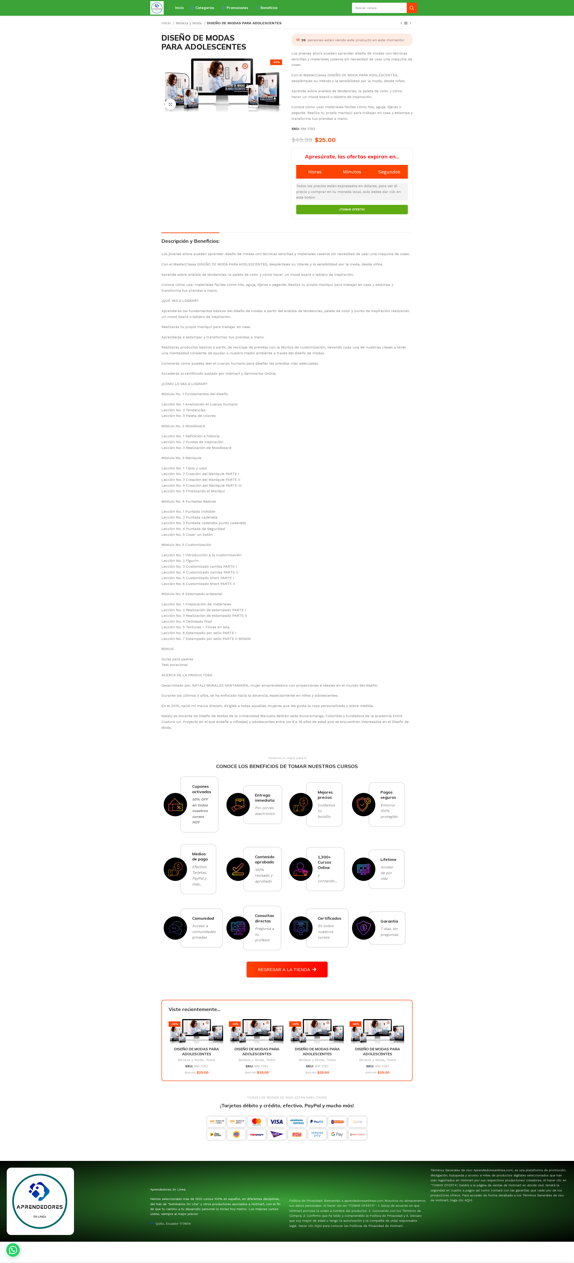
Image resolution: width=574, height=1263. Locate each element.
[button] (13, 1250)
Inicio (166, 23)
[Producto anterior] (401, 23)
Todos (210, 1060)
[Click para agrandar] (170, 104)
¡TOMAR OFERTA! (352, 209)
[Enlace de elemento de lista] (357, 1213)
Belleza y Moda (189, 23)
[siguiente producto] (410, 23)
